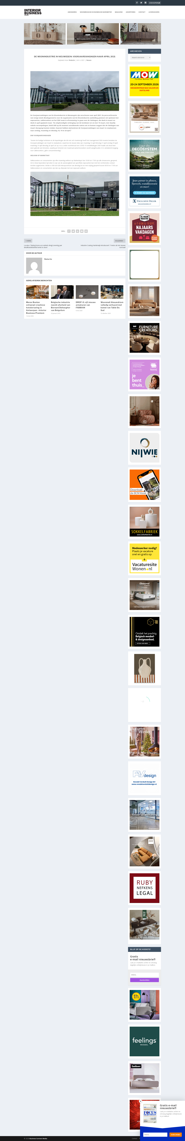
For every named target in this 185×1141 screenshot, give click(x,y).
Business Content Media (38, 1139)
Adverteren (130, 12)
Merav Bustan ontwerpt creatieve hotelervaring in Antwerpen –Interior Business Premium (36, 307)
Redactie (72, 60)
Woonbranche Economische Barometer (96, 12)
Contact (142, 12)
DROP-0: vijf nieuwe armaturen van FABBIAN (86, 305)
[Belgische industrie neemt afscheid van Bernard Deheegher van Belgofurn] (62, 292)
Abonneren (72, 12)
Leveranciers (154, 12)
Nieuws (88, 60)
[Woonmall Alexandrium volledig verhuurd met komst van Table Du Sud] (112, 292)
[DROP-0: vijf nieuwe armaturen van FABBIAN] (87, 292)
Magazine (119, 12)
